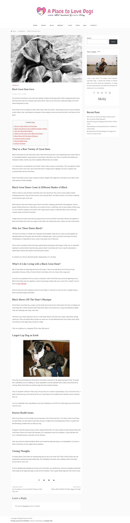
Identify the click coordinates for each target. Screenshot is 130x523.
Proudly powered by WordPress (20, 521)
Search (89, 38)
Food (78, 25)
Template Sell (48, 521)
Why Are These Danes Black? (23, 131)
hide (33, 122)
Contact (93, 25)
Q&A (84, 25)
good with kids (21, 283)
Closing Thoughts (19, 143)
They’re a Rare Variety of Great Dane (25, 126)
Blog (52, 25)
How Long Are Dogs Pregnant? (96, 119)
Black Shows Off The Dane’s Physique (25, 136)
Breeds (60, 25)
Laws (70, 25)
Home (35, 25)
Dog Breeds (15, 85)
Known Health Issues (20, 141)
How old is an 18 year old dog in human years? (101, 116)
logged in (25, 506)
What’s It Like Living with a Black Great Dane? (28, 133)
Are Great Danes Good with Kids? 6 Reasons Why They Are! (27, 490)
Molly (25, 94)
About (43, 25)
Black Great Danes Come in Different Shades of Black (30, 128)
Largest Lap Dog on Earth (21, 138)
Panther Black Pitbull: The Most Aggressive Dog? (66, 489)
